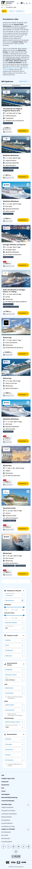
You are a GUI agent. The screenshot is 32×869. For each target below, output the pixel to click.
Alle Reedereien (6, 832)
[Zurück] (16, 581)
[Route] (27, 103)
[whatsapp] (8, 847)
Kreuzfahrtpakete (6, 841)
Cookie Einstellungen (7, 800)
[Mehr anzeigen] (28, 804)
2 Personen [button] (10, 594)
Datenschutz (5, 785)
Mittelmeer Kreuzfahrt (13, 68)
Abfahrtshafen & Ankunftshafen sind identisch (15, 714)
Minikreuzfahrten (6, 817)
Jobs (2, 788)
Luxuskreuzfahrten (7, 823)
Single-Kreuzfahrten (7, 807)
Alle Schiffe (4, 835)
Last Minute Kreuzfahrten (9, 814)
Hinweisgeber (5, 794)
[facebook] (4, 847)
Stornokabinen (5, 820)
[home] (1, 7)
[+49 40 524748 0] (24, 3)
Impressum (4, 781)
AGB (2, 775)
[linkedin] (28, 847)
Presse (3, 791)
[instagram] (13, 847)
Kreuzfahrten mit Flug (7, 826)
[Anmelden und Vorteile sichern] (26, 3)
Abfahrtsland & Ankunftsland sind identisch (14, 697)
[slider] (5, 607)
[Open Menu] (30, 3)
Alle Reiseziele (5, 838)
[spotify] (16, 852)
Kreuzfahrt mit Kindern (8, 810)
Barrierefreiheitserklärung (9, 797)
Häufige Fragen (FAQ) (8, 778)
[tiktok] (23, 847)
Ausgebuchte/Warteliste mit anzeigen (14, 764)
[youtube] (18, 847)
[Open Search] (17, 3)
